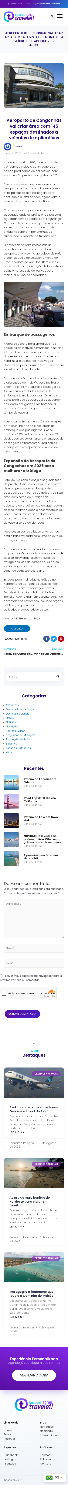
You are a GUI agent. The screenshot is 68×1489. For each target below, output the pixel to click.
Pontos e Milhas (15, 730)
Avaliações (12, 705)
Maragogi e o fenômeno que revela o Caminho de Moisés (31, 1294)
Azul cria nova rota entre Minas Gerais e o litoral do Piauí (33, 1109)
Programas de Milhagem (20, 735)
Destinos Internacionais (20, 709)
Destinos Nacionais (17, 713)
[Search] (57, 676)
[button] (52, 16)
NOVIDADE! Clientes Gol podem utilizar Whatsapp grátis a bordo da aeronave (42, 839)
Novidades (38, 153)
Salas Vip (11, 743)
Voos (9, 752)
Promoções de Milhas (19, 739)
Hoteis (10, 717)
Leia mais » (16, 1132)
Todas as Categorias (18, 747)
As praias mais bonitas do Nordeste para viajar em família (29, 1201)
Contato (17, 628)
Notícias (27, 153)
